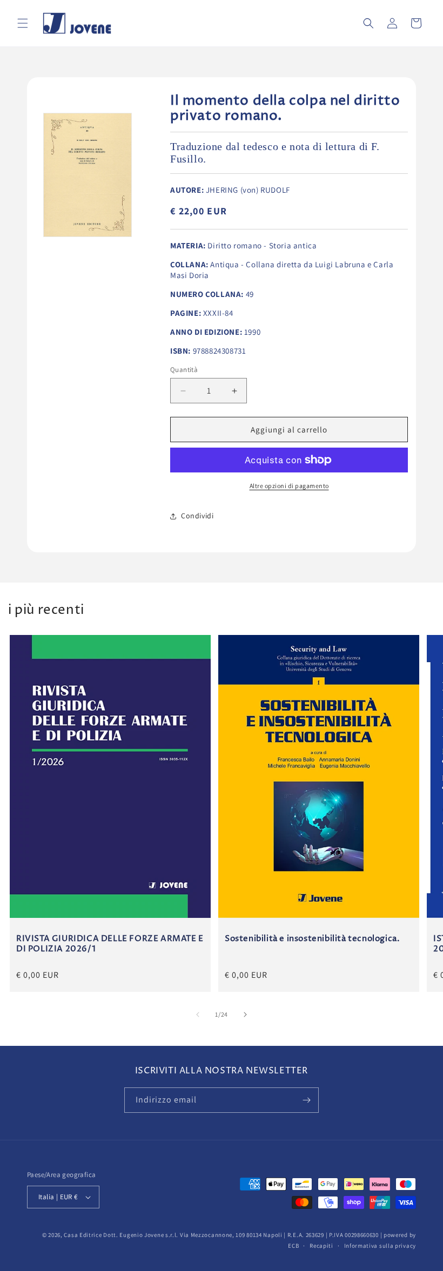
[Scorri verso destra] (245, 1014)
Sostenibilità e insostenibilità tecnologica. (312, 939)
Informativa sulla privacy (380, 1245)
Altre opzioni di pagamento (289, 486)
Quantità (184, 369)
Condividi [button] (197, 515)
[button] (23, 23)
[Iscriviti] (306, 1100)
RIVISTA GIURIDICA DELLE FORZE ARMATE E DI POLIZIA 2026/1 (110, 944)
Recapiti (321, 1245)
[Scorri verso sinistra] (198, 1014)
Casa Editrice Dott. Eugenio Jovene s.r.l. (121, 1235)
